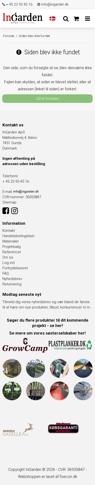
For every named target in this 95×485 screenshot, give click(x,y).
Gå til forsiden (47, 98)
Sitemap (9, 202)
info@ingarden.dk (54, 4)
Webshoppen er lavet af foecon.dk (47, 476)
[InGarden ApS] (22, 18)
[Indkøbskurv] (76, 19)
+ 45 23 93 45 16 (18, 4)
